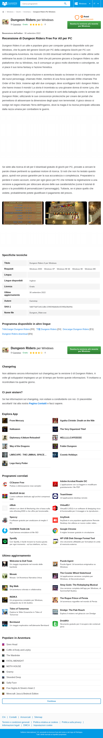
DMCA (26, 725)
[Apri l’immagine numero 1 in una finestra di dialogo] (66, 213)
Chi (3, 717)
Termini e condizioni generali (16, 722)
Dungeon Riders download (15, 334)
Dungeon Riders (32, 20)
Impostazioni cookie (43, 725)
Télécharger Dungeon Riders (16, 329)
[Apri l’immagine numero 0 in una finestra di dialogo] (23, 213)
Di (16, 24)
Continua (51, 701)
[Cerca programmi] (65, 3)
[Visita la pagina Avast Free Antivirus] (84, 17)
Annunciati (25, 717)
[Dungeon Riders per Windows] (5, 22)
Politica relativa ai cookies (45, 722)
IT (94, 4)
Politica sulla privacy (71, 722)
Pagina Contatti (38, 403)
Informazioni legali (11, 725)
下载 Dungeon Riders (46, 329)
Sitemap (38, 717)
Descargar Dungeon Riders (76, 329)
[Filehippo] (9, 3)
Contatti (13, 717)
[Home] (3, 12)
